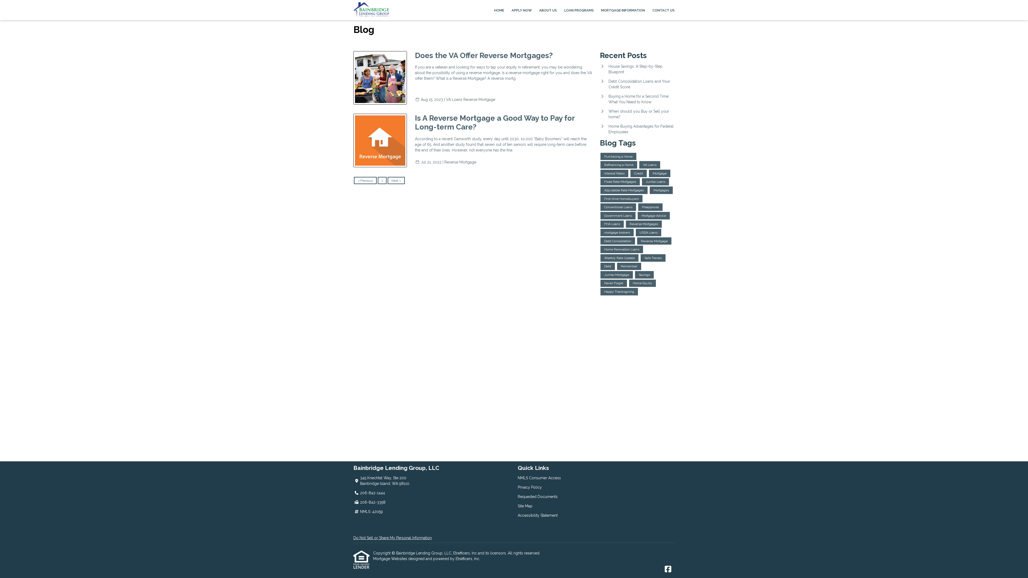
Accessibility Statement (538, 515)
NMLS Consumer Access (539, 478)
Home (499, 10)
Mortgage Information (623, 10)
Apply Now (522, 10)
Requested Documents (538, 497)
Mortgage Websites (390, 559)
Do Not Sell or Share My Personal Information (392, 538)
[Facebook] (668, 569)
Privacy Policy (530, 487)
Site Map (525, 506)
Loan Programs (579, 10)
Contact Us (663, 10)
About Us (548, 10)
